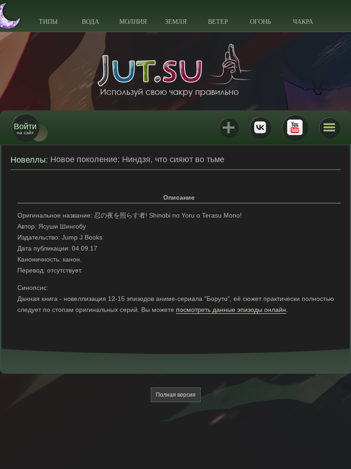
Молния (133, 21)
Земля (175, 21)
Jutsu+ (228, 127)
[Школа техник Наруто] (175, 70)
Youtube (295, 127)
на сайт (25, 128)
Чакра (303, 21)
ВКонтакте (260, 127)
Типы (48, 21)
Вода (90, 21)
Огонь (260, 21)
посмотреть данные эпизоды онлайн (231, 309)
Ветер (218, 21)
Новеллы (28, 159)
